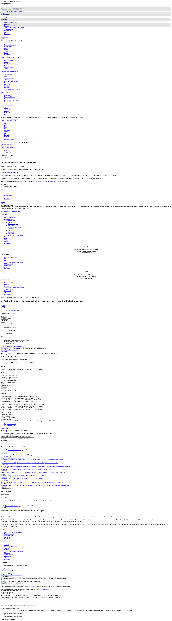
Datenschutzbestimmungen (15, 450)
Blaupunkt (7, 111)
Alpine (6, 108)
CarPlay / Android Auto (11, 81)
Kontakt (6, 26)
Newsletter (7, 537)
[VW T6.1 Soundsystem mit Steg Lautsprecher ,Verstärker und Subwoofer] (22, 466)
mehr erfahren (14, 119)
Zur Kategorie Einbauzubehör (9, 71)
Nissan (6, 131)
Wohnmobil (7, 152)
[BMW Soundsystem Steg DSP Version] (12, 479)
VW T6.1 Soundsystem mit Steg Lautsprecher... (57, 466)
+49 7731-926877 (6, 568)
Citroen (6, 123)
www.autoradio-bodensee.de (9, 172)
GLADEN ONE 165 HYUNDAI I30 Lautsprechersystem (52, 485)
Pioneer (6, 114)
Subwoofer (7, 102)
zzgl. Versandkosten (13, 310)
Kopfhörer (7, 87)
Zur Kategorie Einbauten (8, 147)
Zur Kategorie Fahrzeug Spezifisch (11, 57)
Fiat (5, 125)
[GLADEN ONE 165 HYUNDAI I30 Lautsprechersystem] (18, 485)
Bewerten (15, 324)
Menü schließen (5, 355)
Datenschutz (7, 30)
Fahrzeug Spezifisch (10, 217)
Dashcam (7, 84)
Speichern (4, 453)
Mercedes (7, 130)
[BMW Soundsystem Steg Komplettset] (12, 475)
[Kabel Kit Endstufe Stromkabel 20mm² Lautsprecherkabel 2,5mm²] (20, 482)
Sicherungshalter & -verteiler (12, 89)
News (6, 241)
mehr (57, 353)
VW (5, 138)
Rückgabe (7, 553)
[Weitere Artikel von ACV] (3, 306)
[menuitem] (86, 13)
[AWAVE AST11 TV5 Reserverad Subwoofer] (14, 469)
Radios (6, 238)
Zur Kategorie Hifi (6, 92)
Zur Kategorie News (6, 144)
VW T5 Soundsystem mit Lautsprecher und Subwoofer (49, 472)
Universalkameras (9, 139)
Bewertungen (13, 350)
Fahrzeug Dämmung (10, 97)
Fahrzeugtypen (8, 60)
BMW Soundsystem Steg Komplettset (35, 475)
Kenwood (7, 112)
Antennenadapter (9, 78)
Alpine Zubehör (8, 109)
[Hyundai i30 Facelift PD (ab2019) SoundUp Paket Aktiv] (18, 459)
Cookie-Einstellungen (10, 22)
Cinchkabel (7, 83)
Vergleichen (4, 320)
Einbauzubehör (8, 219)
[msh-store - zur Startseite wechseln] (11, 11)
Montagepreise (8, 535)
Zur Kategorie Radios (7, 105)
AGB (5, 32)
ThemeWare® (46, 589)
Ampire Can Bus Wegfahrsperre (13, 532)
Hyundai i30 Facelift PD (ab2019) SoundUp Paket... (49, 459)
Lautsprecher (8, 98)
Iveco (5, 128)
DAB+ (6, 65)
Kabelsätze (7, 86)
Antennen (7, 76)
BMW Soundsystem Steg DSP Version (35, 479)
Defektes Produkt (9, 534)
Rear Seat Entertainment (11, 64)
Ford (5, 127)
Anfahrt (6, 545)
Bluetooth (7, 62)
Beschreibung (5, 350)
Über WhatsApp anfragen (39, 348)
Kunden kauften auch (7, 455)
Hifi (5, 237)
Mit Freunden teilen (16, 348)
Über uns (6, 24)
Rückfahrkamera (9, 67)
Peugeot (6, 135)
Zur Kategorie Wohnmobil (8, 120)
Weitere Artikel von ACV (11, 425)
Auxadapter (7, 79)
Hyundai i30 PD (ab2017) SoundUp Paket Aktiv (44, 463)
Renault (6, 136)
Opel (5, 133)
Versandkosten (32, 586)
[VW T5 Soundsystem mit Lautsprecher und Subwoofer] (17, 472)
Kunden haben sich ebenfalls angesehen (24, 455)
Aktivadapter (8, 74)
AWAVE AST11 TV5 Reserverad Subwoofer (41, 469)
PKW (6, 150)
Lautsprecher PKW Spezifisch (12, 100)
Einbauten (7, 243)
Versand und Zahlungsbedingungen (14, 27)
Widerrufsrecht (8, 29)
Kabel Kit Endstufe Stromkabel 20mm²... (51, 482)
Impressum (7, 34)
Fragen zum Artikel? (7, 324)
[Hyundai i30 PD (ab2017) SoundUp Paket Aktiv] (15, 463)
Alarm (6, 68)
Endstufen (7, 95)
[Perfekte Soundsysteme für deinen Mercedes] (10, 211)
